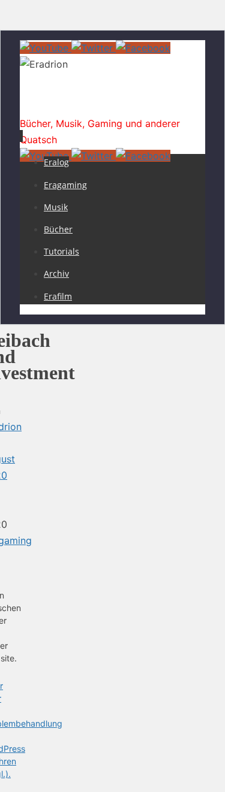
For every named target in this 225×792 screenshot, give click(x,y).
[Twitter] (93, 48)
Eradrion (51, 104)
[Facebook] (143, 48)
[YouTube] (45, 48)
